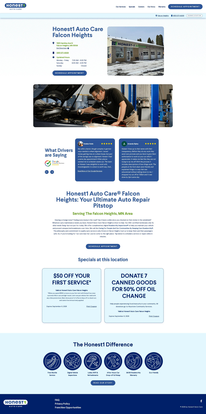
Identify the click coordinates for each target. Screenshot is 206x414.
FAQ (57, 400)
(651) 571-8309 (178, 15)
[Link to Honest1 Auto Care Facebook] (201, 402)
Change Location (194, 15)
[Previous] (47, 172)
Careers (141, 7)
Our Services (121, 7)
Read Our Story (102, 383)
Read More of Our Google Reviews (90, 171)
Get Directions (61, 48)
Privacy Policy (62, 404)
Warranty (161, 7)
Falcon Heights (163, 15)
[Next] (52, 172)
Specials (132, 7)
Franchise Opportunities (68, 408)
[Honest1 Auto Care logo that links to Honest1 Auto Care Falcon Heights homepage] (15, 7)
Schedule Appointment (185, 7)
